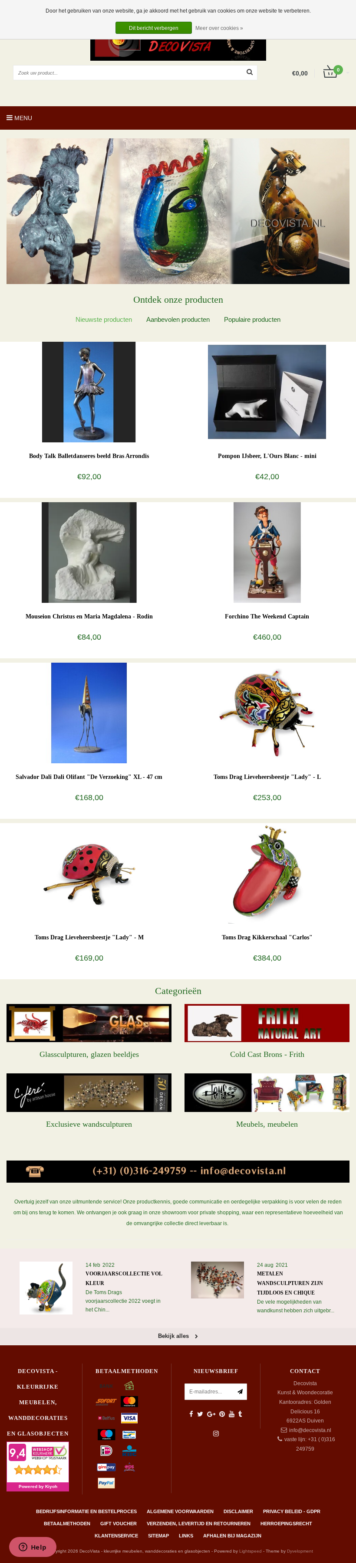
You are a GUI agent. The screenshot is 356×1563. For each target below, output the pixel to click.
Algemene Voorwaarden (180, 1511)
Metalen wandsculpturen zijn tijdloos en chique (290, 1283)
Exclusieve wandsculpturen (89, 1124)
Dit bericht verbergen (153, 28)
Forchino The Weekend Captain (267, 616)
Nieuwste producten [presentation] (104, 319)
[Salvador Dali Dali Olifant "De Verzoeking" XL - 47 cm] (89, 713)
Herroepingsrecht (286, 1523)
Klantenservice (116, 1535)
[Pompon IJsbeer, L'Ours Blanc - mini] (267, 392)
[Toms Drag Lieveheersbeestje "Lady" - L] (267, 713)
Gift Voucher (118, 1523)
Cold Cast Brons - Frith (267, 1054)
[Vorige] (11, 214)
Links (186, 1535)
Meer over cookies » (219, 28)
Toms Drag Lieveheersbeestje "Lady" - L (267, 777)
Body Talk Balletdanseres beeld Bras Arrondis (89, 456)
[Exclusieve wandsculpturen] (89, 1092)
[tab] (103, 319)
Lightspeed (250, 1551)
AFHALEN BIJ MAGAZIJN (232, 1535)
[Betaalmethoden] (106, 1385)
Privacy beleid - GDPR (291, 1511)
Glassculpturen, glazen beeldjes (89, 1054)
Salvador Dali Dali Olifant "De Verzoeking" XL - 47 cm (89, 777)
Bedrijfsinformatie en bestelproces (86, 1511)
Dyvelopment (300, 1551)
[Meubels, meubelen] (267, 1092)
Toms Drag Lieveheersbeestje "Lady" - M (89, 937)
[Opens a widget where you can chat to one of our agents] (32, 1548)
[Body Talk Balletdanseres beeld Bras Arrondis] (89, 392)
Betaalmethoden (67, 1523)
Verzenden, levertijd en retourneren (199, 1523)
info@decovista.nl (310, 1430)
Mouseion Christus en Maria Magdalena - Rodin (89, 616)
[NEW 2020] (178, 211)
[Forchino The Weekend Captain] (267, 552)
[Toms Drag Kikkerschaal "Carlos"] (267, 873)
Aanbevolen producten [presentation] (178, 319)
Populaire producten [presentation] (252, 319)
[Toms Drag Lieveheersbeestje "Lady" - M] (89, 873)
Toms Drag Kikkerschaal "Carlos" (267, 937)
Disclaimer (238, 1511)
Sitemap (158, 1535)
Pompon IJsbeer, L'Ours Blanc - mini (267, 456)
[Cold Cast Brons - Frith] (267, 1023)
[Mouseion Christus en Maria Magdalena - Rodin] (89, 552)
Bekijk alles (174, 1336)
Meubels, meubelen (267, 1124)
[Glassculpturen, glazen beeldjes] (89, 1023)
